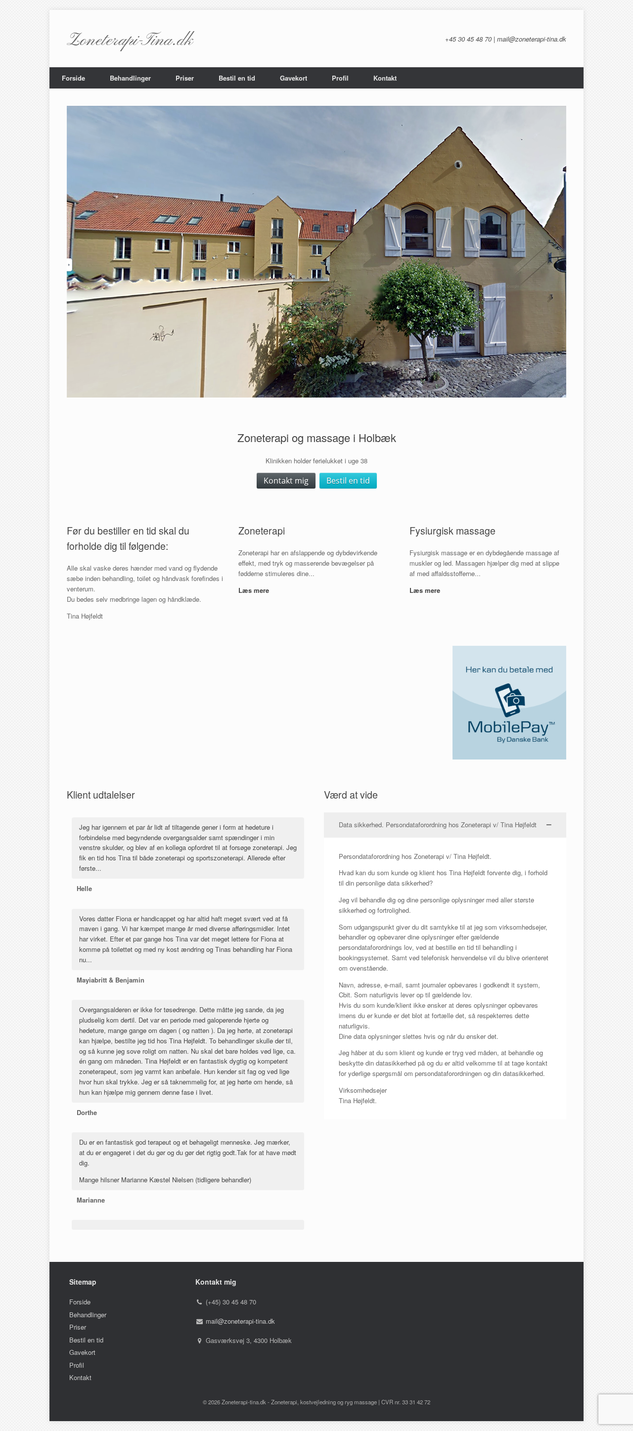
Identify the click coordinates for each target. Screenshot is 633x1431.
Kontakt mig (286, 480)
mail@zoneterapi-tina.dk (240, 1321)
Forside (73, 78)
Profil (340, 78)
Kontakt (385, 78)
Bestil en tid (237, 78)
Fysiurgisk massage (452, 530)
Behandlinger (130, 78)
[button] (445, 825)
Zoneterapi (261, 530)
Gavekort (293, 78)
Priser (185, 78)
